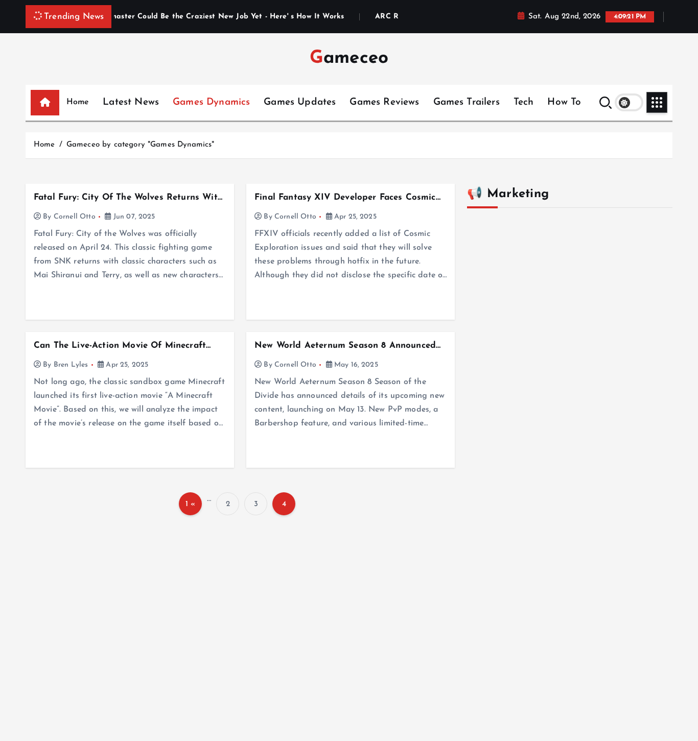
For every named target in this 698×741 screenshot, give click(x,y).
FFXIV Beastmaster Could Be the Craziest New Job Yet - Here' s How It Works (188, 16)
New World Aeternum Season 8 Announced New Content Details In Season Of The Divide (345, 346)
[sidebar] (656, 102)
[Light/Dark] (629, 102)
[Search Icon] (605, 103)
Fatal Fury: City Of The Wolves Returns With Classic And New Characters (128, 198)
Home (77, 102)
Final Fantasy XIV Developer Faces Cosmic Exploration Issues (344, 198)
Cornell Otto (75, 217)
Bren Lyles (71, 365)
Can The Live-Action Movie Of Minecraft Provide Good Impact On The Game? (120, 346)
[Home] (45, 102)
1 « (190, 504)
